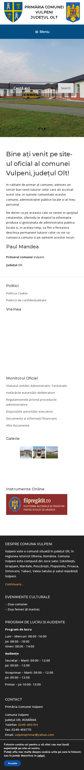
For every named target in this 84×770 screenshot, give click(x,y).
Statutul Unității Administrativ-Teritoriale (36, 386)
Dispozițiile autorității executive (29, 411)
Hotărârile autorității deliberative (30, 393)
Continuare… (14, 584)
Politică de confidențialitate (26, 300)
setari (41, 756)
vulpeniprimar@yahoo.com (34, 735)
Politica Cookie (17, 293)
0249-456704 (28, 725)
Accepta (12, 763)
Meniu (45, 31)
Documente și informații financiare (31, 418)
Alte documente (18, 425)
